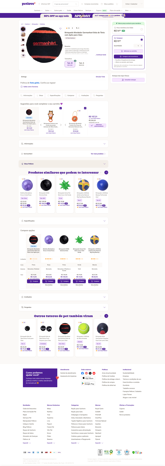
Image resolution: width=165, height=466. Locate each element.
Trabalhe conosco (129, 388)
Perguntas (99, 95)
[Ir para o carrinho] (117, 4)
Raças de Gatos (28, 433)
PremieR (98, 415)
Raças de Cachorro (29, 430)
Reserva (49, 439)
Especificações (55, 95)
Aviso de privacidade (109, 373)
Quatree (98, 424)
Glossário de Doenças (30, 436)
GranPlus (98, 418)
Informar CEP (45, 4)
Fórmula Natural (100, 421)
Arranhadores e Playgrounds (80, 439)
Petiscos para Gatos (78, 427)
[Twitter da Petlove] (90, 373)
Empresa (126, 376)
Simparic (98, 430)
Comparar (70, 95)
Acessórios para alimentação (81, 430)
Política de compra (108, 382)
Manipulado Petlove (29, 421)
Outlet (121, 412)
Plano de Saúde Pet (29, 412)
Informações (27, 95)
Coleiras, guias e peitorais (79, 436)
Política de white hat (109, 385)
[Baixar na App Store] (90, 378)
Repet (25, 415)
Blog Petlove (27, 427)
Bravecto (98, 427)
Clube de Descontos (29, 409)
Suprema (50, 418)
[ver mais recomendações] (106, 172)
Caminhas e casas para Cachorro (82, 433)
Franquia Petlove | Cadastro (132, 391)
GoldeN (97, 412)
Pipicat (97, 439)
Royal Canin (99, 409)
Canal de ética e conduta (131, 382)
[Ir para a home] (28, 5)
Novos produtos (124, 415)
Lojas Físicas (127, 394)
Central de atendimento (68, 373)
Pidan (49, 436)
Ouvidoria (126, 385)
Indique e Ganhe (28, 424)
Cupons (122, 409)
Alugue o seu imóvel (129, 397)
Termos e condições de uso (132, 379)
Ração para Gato (77, 412)
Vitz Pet (49, 430)
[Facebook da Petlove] (82, 373)
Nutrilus (49, 412)
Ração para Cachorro (78, 409)
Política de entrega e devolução (111, 379)
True (48, 415)
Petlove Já (26, 439)
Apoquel (98, 436)
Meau (49, 409)
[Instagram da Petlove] (86, 373)
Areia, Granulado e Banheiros (81, 418)
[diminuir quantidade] (134, 46)
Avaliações (85, 95)
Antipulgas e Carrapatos (79, 415)
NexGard (98, 433)
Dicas (41, 95)
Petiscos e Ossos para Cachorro (82, 424)
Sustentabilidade (128, 373)
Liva (48, 421)
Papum (49, 424)
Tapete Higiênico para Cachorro (81, 421)
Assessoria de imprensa (68, 376)
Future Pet (50, 427)
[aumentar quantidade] (141, 46)
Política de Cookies (108, 376)
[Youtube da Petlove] (94, 373)
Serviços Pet (27, 418)
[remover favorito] (60, 28)
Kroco (49, 433)
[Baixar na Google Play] (90, 383)
